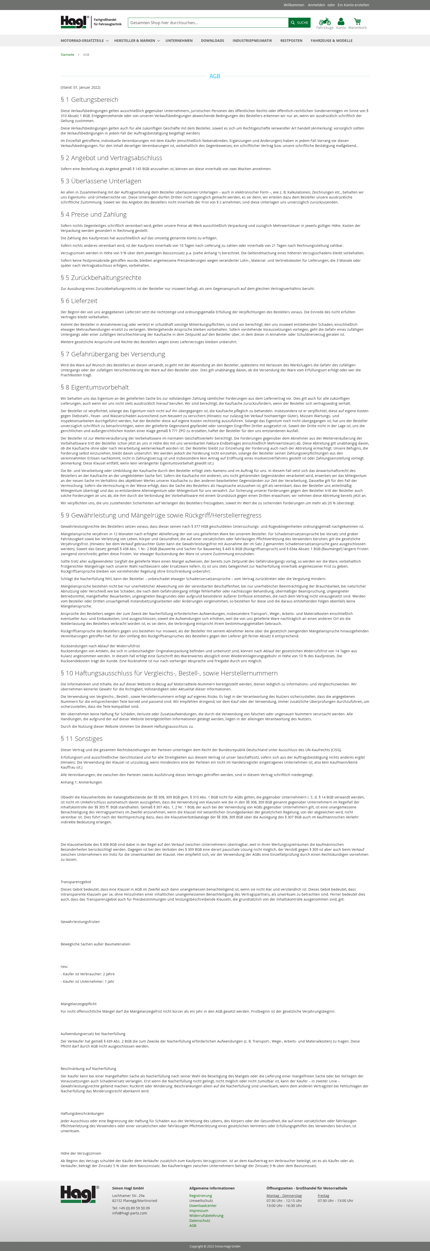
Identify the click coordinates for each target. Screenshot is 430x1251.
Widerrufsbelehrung (206, 1215)
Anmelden (316, 4)
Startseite (68, 55)
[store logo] (91, 22)
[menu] (215, 40)
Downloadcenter (203, 1205)
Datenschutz (199, 1220)
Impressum (198, 1210)
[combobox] (219, 23)
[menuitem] (83, 40)
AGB (192, 1225)
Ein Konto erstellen (353, 4)
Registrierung (200, 1195)
